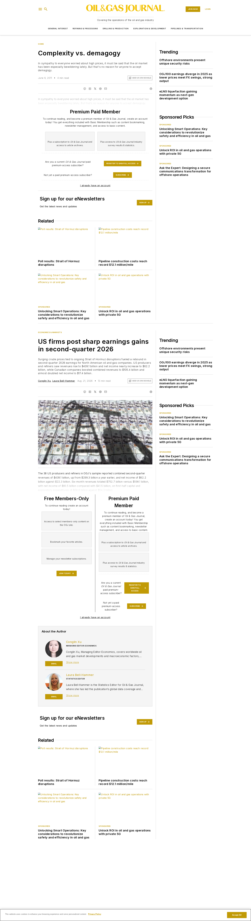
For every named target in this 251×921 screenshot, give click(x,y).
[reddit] (100, 391)
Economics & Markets (50, 332)
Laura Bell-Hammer (63, 380)
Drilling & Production (116, 28)
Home (41, 44)
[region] (125, 915)
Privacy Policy (94, 914)
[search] (46, 9)
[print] (150, 391)
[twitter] (95, 391)
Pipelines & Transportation (187, 28)
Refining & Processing (85, 28)
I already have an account (95, 185)
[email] (105, 391)
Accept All (236, 915)
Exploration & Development (149, 28)
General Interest (58, 28)
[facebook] (84, 391)
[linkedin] (89, 391)
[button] (40, 9)
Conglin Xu (44, 380)
